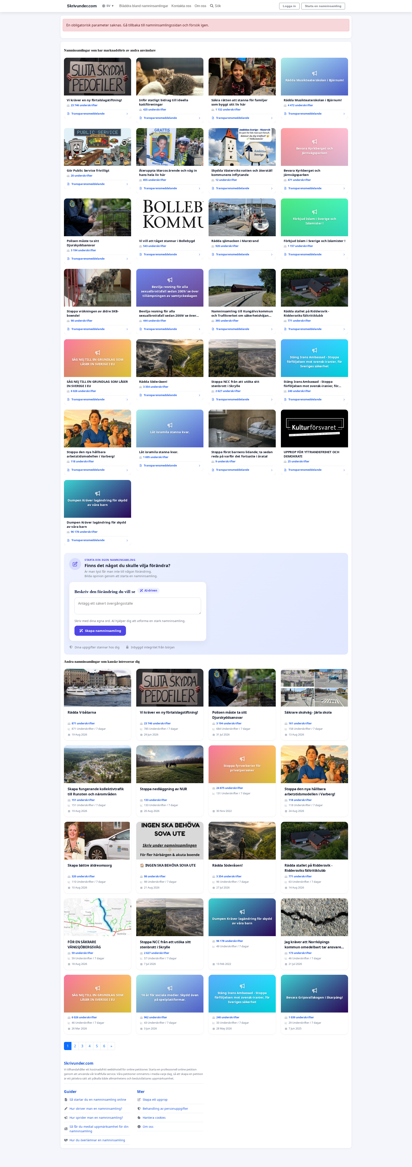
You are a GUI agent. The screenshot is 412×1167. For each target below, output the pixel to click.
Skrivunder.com (82, 6)
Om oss (200, 6)
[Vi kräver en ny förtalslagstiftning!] (97, 88)
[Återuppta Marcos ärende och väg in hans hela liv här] (169, 160)
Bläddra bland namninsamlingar (143, 6)
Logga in (289, 6)
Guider (70, 1091)
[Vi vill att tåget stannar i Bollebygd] (169, 228)
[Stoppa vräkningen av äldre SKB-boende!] (97, 301)
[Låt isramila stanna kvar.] (169, 440)
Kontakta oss (181, 6)
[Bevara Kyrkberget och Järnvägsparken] (314, 160)
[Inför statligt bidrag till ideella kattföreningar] (169, 90)
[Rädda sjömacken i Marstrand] (242, 228)
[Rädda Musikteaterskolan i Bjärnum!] (314, 88)
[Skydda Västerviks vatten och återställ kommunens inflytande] (242, 160)
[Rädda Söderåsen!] (169, 369)
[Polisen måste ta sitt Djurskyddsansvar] (97, 231)
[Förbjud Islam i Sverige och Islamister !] (314, 228)
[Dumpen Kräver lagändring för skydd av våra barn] (97, 512)
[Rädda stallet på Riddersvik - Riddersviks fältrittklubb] (314, 301)
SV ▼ (110, 6)
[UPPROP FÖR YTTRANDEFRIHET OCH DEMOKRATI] (314, 442)
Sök (218, 6)
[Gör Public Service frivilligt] (97, 158)
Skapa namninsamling (103, 630)
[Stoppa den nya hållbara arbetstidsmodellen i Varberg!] (97, 442)
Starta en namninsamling (323, 6)
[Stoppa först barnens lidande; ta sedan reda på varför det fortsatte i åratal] (242, 442)
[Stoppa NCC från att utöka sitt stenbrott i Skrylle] (242, 371)
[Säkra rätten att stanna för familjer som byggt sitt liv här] (242, 90)
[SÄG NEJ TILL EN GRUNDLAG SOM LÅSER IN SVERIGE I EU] (97, 371)
